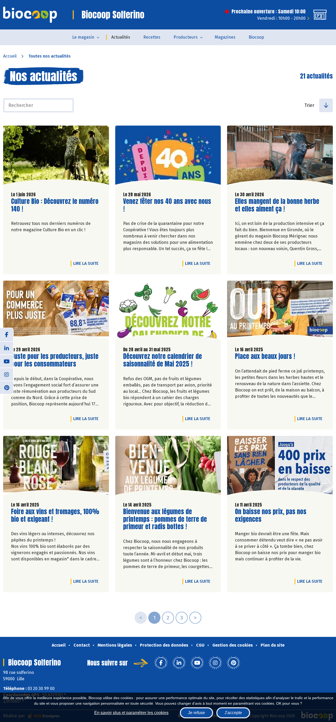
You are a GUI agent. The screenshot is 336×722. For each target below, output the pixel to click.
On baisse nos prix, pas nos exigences (270, 515)
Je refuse (196, 712)
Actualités (120, 37)
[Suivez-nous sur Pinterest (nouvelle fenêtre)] (6, 387)
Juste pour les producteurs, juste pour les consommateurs (54, 360)
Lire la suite (87, 263)
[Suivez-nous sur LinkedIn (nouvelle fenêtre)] (6, 347)
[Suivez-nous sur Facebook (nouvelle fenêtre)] (6, 334)
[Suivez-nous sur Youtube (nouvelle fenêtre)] (6, 361)
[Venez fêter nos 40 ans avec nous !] (168, 156)
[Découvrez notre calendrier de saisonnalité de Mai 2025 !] (168, 311)
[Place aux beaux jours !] (280, 311)
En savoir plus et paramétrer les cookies (131, 712)
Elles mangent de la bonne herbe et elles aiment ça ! (277, 205)
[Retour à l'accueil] (30, 15)
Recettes (151, 37)
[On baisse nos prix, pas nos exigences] (280, 467)
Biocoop (256, 37)
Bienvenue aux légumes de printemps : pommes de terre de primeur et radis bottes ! (165, 519)
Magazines (225, 37)
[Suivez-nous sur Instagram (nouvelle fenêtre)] (6, 374)
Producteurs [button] (186, 37)
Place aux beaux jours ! (265, 356)
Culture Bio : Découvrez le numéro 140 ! (54, 205)
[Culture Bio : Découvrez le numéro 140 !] (56, 156)
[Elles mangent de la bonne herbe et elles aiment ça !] (280, 156)
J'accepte (233, 712)
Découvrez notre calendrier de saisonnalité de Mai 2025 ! (162, 360)
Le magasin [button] (83, 37)
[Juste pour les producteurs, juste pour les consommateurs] (56, 311)
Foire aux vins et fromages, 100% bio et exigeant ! (55, 515)
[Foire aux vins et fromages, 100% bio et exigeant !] (56, 467)
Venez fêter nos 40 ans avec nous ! (167, 205)
